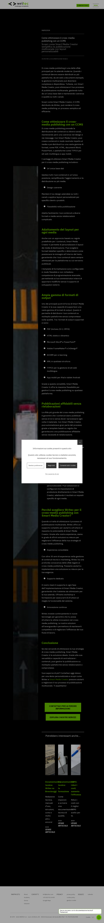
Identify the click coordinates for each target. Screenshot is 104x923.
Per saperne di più (52, 474)
